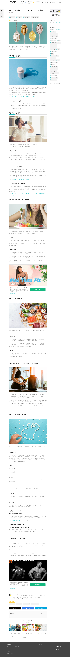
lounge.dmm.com (12, 293)
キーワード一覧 (58, 29)
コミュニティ (54, 79)
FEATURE (39, 644)
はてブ (42, 608)
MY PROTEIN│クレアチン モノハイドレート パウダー (23, 533)
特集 (52, 53)
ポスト (16, 608)
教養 (22, 646)
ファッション (54, 75)
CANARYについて (10, 651)
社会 (57, 73)
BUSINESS (10, 644)
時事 (8, 646)
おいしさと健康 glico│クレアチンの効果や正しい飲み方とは (24, 96)
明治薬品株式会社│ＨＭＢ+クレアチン (19, 520)
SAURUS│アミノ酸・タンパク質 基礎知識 (20, 179)
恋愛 (58, 49)
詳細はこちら (37, 289)
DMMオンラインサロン (11, 653)
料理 (57, 62)
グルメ (52, 73)
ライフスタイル (35, 17)
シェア (29, 608)
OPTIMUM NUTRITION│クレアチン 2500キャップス (22, 549)
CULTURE (25, 644)
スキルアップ (54, 38)
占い (52, 62)
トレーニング (27, 17)
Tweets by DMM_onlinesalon (55, 83)
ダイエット (19, 17)
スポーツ (53, 49)
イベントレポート (54, 55)
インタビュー (54, 44)
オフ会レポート (54, 68)
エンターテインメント (55, 42)
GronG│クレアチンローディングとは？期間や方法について (23, 409)
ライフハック (54, 51)
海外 (57, 77)
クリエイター (54, 71)
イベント (53, 60)
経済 (18, 646)
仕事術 (52, 64)
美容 (59, 40)
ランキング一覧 (58, 22)
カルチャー (12, 17)
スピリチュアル (54, 66)
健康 (57, 36)
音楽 (52, 77)
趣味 (58, 60)
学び (52, 36)
